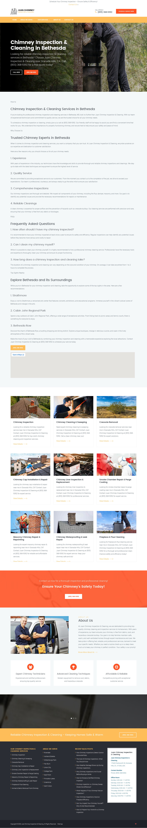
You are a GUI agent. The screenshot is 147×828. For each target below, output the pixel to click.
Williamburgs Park (50, 760)
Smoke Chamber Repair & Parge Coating (25, 773)
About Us (57, 20)
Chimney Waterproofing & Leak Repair (24, 781)
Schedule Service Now (126, 11)
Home (14, 20)
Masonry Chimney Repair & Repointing (24, 777)
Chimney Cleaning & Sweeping (22, 759)
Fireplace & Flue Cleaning (20, 784)
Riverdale (47, 753)
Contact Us (73, 4)
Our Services (43, 20)
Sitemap (60, 824)
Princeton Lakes (49, 779)
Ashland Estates (49, 756)
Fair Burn (47, 764)
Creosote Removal (18, 762)
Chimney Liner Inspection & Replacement (25, 770)
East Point (47, 775)
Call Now (16, 72)
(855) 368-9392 (105, 12)
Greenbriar (47, 782)
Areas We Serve (26, 20)
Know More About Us (86, 652)
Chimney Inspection (18, 755)
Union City (47, 767)
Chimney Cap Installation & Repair (23, 766)
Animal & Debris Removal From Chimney (25, 788)
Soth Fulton (48, 786)
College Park (48, 771)
